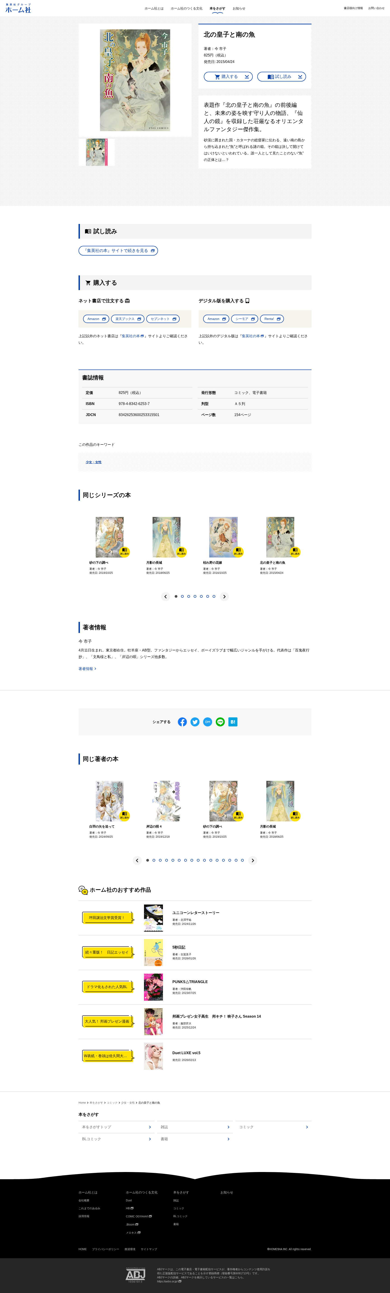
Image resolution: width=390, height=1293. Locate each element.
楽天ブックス (125, 319)
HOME (83, 1249)
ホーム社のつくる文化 (186, 8)
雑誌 (164, 1127)
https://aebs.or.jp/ (167, 1281)
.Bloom (130, 1224)
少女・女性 (94, 462)
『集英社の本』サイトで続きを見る (115, 250)
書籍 (164, 1139)
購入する (230, 76)
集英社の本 (131, 336)
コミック (112, 1102)
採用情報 (84, 1216)
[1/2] (135, 80)
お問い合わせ (376, 8)
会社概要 (84, 1200)
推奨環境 (130, 1249)
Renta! (269, 319)
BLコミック (91, 1139)
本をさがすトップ (96, 1127)
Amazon (93, 319)
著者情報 (86, 669)
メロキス (131, 1232)
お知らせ (239, 8)
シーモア (242, 319)
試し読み (283, 76)
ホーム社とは (154, 8)
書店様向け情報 (353, 8)
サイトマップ (149, 1249)
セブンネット (160, 319)
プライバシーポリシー (105, 1249)
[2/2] (97, 152)
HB (128, 1208)
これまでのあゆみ (89, 1208)
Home (82, 1102)
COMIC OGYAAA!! (137, 1216)
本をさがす (217, 8)
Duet (129, 1200)
